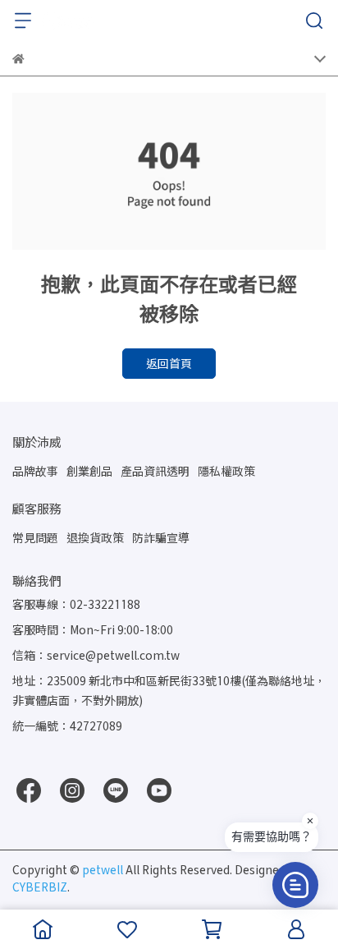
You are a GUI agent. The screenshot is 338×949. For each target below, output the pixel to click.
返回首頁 (169, 364)
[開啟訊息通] (295, 885)
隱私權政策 (226, 471)
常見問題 (35, 538)
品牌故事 (35, 471)
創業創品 (89, 471)
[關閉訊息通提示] (310, 821)
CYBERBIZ (39, 887)
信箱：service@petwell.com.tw (96, 655)
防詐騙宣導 (161, 538)
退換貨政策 (95, 538)
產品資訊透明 (155, 471)
